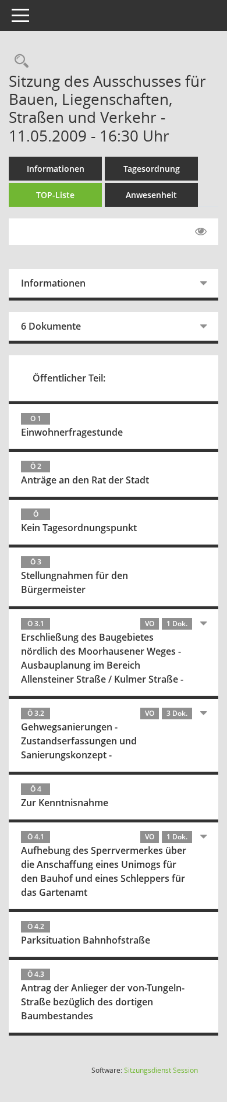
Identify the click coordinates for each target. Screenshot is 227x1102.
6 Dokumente (51, 326)
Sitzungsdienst (161, 1070)
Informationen (55, 168)
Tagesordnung (151, 168)
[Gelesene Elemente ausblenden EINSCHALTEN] (200, 231)
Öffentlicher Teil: (69, 378)
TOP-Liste (55, 194)
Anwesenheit (151, 194)
